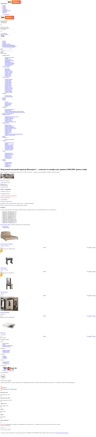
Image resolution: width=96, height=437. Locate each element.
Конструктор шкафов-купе (8, 345)
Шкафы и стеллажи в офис (10, 135)
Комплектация (5, 226)
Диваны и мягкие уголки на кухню (11, 116)
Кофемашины (7, 61)
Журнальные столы (8, 153)
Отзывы (4, 8)
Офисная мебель (6, 122)
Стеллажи (7, 164)
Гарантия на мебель (6, 350)
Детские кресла (8, 81)
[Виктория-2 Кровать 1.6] (9, 242)
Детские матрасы (8, 83)
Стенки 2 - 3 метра (8, 71)
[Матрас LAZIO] (9, 330)
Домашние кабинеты (9, 126)
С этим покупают (6, 227)
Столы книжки (8, 158)
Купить (44, 247)
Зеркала (4, 97)
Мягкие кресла (8, 104)
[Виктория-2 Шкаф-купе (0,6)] (9, 310)
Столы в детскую (8, 90)
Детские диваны (8, 80)
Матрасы (5, 107)
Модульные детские (9, 88)
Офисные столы (8, 131)
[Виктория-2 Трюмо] (9, 290)
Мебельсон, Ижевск (4, 185)
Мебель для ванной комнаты (8, 113)
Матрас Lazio (2, 332)
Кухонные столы (8, 119)
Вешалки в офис (8, 125)
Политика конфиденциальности (6, 384)
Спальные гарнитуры (9, 148)
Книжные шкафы (8, 162)
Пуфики (6, 105)
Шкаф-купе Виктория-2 (4, 312)
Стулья (4, 159)
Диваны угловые (8, 95)
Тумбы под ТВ (8, 74)
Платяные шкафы (8, 163)
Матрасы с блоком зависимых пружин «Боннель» (14, 111)
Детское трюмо (8, 86)
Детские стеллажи (8, 85)
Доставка (4, 7)
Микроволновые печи (9, 62)
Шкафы (4, 160)
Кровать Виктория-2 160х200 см (6, 243)
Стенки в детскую (8, 89)
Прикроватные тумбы (9, 147)
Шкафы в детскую (8, 92)
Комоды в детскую (8, 87)
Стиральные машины (9, 64)
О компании (5, 9)
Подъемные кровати (9, 146)
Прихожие (5, 137)
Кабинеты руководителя (9, 127)
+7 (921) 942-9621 (3, 33)
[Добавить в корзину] (1, 247)
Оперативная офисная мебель (10, 128)
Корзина (4, 389)
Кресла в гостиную (8, 102)
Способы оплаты (10, 370)
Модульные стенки (8, 70)
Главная (4, 41)
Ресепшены (7, 133)
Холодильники (8, 65)
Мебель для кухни (6, 114)
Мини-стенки (7, 69)
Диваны (4, 93)
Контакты (4, 12)
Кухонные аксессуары (9, 117)
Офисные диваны (8, 129)
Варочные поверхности (9, 57)
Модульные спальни (6, 44)
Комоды (4, 98)
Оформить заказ (14, 389)
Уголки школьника (8, 91)
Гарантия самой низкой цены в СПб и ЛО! (8, 195)
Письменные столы (8, 157)
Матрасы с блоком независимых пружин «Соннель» (15, 112)
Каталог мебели (6, 343)
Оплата (4, 6)
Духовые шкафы (8, 59)
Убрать (7, 193)
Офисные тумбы (8, 132)
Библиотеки (7, 68)
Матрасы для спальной (9, 144)
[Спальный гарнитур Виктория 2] (3, 178)
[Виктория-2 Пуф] (9, 266)
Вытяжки (7, 58)
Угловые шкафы (8, 165)
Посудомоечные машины (10, 63)
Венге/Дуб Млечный (6, 182)
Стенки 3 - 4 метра (8, 72)
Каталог (4, 5)
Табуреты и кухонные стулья (10, 121)
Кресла (4, 99)
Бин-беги (7, 101)
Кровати (6, 143)
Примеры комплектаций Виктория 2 (10, 46)
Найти (2, 52)
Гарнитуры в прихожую (9, 139)
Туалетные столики (8, 149)
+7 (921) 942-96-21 (6, 14)
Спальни (4, 43)
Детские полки (8, 84)
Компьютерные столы (9, 154)
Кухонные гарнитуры (9, 118)
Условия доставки (6, 351)
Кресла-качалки (8, 103)
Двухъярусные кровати (9, 142)
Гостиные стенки (6, 66)
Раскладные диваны (9, 96)
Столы (4, 150)
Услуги (4, 344)
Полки (4, 136)
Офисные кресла (8, 130)
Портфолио (5, 11)
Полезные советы (6, 352)
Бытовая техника (6, 55)
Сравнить (3, 193)
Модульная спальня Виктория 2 (9, 45)
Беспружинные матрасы (9, 109)
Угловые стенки (8, 75)
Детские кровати (8, 82)
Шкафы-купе (7, 166)
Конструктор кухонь (6, 10)
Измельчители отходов (9, 60)
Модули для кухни (8, 120)
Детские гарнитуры (8, 79)
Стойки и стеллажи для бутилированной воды (14, 134)
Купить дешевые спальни (5, 224)
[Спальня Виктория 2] (10, 178)
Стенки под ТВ (8, 73)
